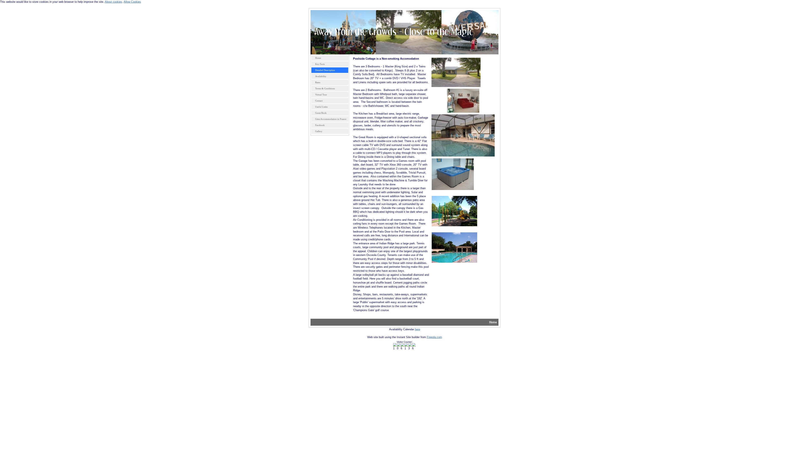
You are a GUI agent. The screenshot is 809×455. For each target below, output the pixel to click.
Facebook (320, 125)
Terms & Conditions (325, 88)
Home (318, 58)
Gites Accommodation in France (330, 119)
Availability (320, 76)
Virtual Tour (321, 94)
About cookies (113, 1)
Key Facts (320, 64)
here (417, 329)
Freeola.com (434, 337)
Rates (317, 82)
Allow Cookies (132, 1)
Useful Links (321, 107)
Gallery (318, 131)
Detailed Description (325, 70)
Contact (319, 100)
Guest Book (321, 113)
